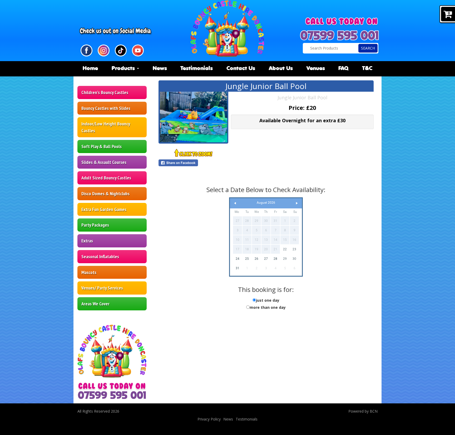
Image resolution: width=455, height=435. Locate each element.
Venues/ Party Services (102, 288)
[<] (235, 203)
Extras (87, 241)
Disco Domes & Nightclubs (105, 193)
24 (237, 259)
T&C (367, 69)
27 (266, 259)
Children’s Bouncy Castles (104, 92)
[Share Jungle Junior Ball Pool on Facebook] (194, 162)
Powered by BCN (363, 411)
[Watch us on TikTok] (121, 49)
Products (124, 69)
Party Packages (95, 225)
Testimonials (196, 69)
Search (368, 48)
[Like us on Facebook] (86, 49)
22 (285, 249)
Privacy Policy (209, 419)
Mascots (88, 272)
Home (90, 69)
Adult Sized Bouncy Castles (106, 178)
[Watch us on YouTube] (138, 49)
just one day (267, 300)
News (160, 69)
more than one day (268, 307)
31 (237, 268)
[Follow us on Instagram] (104, 49)
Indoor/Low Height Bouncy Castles (105, 127)
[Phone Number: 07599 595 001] (339, 35)
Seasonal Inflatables (100, 256)
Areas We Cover (95, 304)
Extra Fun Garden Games (103, 209)
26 (256, 259)
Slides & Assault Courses (103, 162)
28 (275, 259)
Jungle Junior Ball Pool (302, 97)
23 (294, 249)
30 (294, 259)
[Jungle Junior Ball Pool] (193, 117)
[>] (297, 203)
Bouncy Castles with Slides (105, 108)
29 (285, 259)
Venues (315, 69)
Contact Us (240, 69)
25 (247, 259)
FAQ (343, 69)
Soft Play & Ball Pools (101, 146)
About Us (281, 69)
